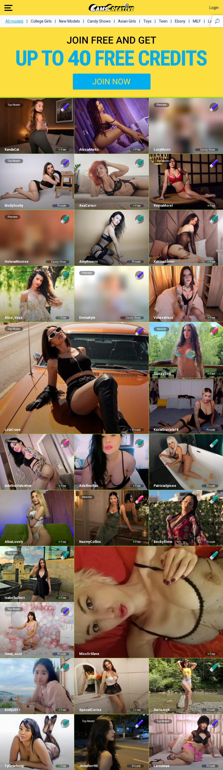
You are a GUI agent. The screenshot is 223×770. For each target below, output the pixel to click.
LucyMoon (162, 149)
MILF (197, 21)
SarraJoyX (162, 710)
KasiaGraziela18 (166, 430)
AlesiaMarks (88, 149)
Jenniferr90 (88, 766)
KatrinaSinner (164, 262)
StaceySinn (162, 374)
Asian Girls (127, 21)
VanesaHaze (163, 318)
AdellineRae (88, 486)
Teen (163, 21)
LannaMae (161, 766)
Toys (147, 21)
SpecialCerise (90, 710)
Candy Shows (99, 21)
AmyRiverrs (88, 262)
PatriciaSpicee (165, 486)
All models (14, 21)
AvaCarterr (87, 206)
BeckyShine (163, 542)
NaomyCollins (90, 542)
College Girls (41, 21)
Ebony (180, 21)
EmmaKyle (87, 318)
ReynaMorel (163, 206)
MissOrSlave (89, 654)
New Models (69, 21)
